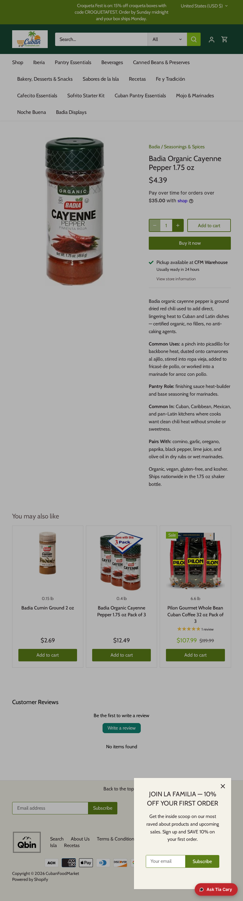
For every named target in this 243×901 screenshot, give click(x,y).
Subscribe (202, 861)
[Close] (222, 786)
